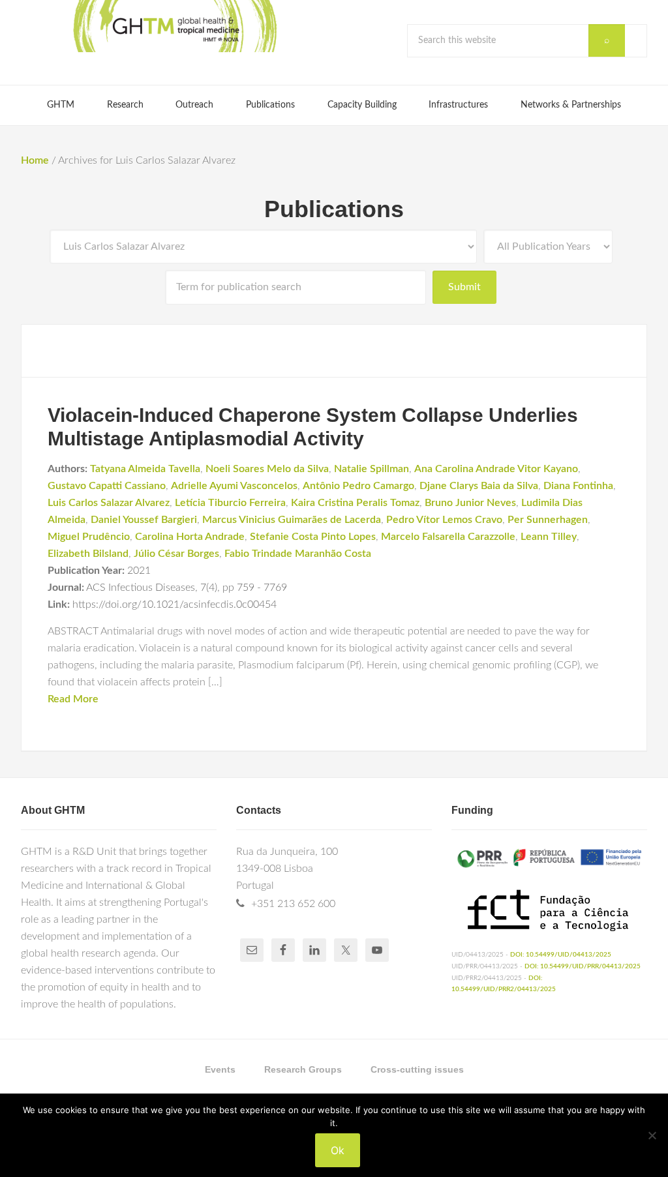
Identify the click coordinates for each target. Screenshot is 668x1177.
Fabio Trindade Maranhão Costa (297, 553)
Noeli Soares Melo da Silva (267, 469)
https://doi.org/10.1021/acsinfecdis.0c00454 (174, 604)
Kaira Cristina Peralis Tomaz (355, 503)
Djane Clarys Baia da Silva (478, 486)
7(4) (208, 587)
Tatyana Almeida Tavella (145, 469)
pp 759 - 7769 (254, 587)
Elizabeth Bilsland (88, 553)
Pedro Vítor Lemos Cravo (444, 519)
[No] (651, 1135)
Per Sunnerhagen (548, 519)
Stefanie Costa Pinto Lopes (313, 536)
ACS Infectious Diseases (140, 587)
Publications (334, 209)
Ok (337, 1150)
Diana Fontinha (578, 486)
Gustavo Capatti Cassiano (107, 486)
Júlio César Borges (176, 553)
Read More (73, 699)
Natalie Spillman (371, 469)
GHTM (174, 26)
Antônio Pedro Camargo (358, 486)
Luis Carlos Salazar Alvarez (109, 503)
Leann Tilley (549, 536)
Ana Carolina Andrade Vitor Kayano (496, 469)
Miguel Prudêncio (89, 536)
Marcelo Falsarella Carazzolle (448, 536)
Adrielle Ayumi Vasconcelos (234, 486)
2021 (139, 570)
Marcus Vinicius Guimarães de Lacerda (291, 519)
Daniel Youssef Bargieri (144, 519)
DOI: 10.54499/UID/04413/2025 (560, 954)
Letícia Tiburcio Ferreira (230, 503)
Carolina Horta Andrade (190, 536)
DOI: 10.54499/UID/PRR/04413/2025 (582, 966)
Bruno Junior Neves (470, 503)
